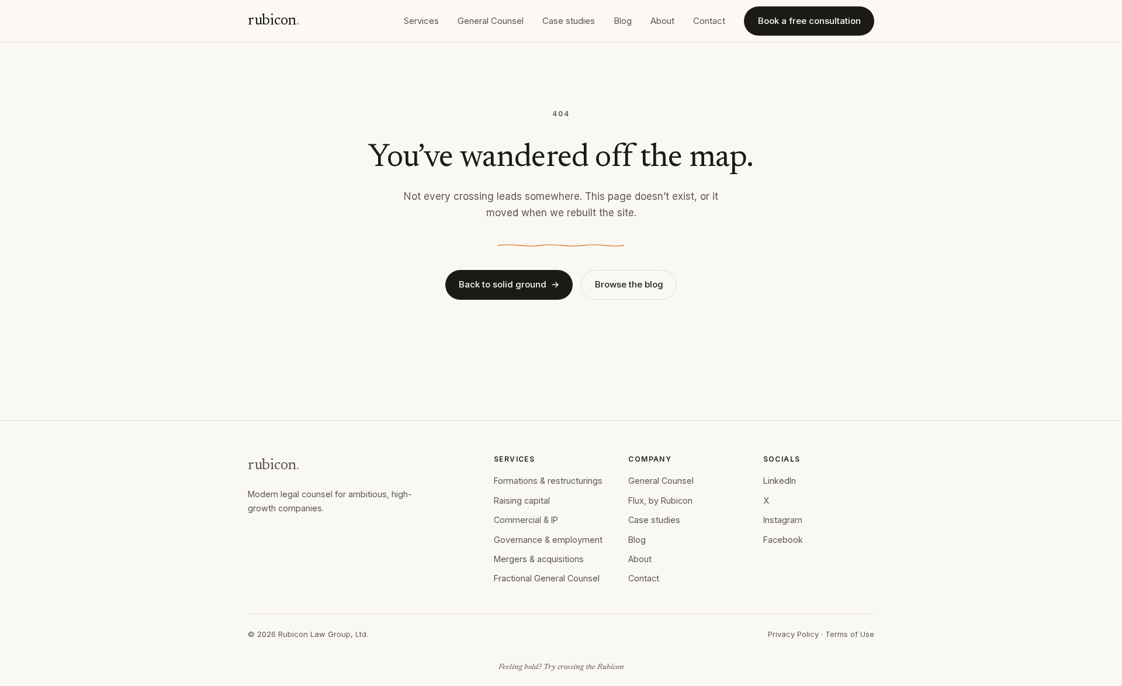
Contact (709, 20)
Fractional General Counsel (547, 578)
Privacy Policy (793, 634)
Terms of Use (849, 634)
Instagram (782, 520)
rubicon (273, 21)
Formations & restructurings (548, 481)
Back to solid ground (509, 284)
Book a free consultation (809, 20)
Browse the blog (629, 284)
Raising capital (522, 500)
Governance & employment (548, 540)
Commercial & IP (526, 520)
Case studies (568, 20)
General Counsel (491, 20)
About (662, 20)
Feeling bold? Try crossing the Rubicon (561, 667)
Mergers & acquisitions (539, 559)
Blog (623, 20)
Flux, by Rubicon (660, 500)
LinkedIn (779, 481)
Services (421, 20)
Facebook (783, 540)
